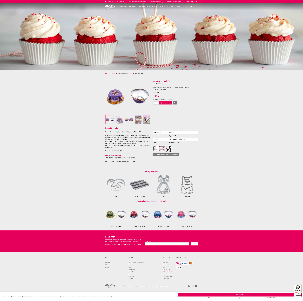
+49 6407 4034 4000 (113, 1)
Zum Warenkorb (166, 103)
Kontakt (107, 267)
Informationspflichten (168, 274)
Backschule (194, 1)
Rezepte (188, 1)
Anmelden (194, 244)
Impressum (165, 262)
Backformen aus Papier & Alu (124, 73)
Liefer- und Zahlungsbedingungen (136, 262)
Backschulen (132, 269)
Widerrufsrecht (166, 269)
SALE (178, 6)
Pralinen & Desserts (158, 6)
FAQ (129, 265)
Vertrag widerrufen (167, 271)
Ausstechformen (121, 6)
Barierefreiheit (166, 278)
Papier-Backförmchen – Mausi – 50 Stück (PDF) (167, 154)
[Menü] (300, 285)
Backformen (132, 6)
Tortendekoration (144, 6)
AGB (164, 267)
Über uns (107, 262)
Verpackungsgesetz (167, 276)
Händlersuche (132, 276)
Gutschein (131, 278)
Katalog (130, 274)
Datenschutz (166, 265)
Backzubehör (171, 6)
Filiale (122, 1)
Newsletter (131, 271)
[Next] (148, 119)
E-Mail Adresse (148, 241)
